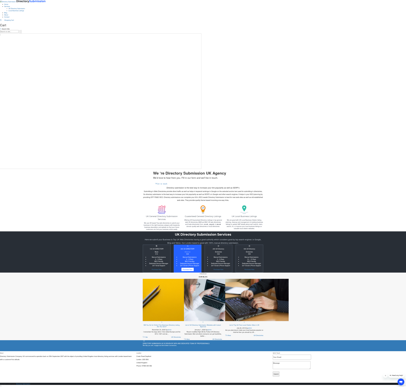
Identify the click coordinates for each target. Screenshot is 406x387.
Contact (6, 17)
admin (169, 330)
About (6, 15)
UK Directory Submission (16, 8)
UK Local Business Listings (244, 216)
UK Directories (176, 337)
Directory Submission (23, 384)
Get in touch (162, 183)
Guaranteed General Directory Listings (203, 216)
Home (6, 4)
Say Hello (257, 348)
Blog (5, 13)
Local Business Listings (16, 11)
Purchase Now (156, 269)
